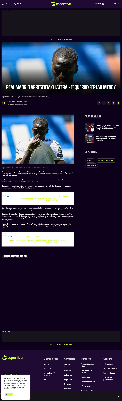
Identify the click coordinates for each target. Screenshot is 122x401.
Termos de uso (109, 373)
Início (51, 39)
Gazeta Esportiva (88, 382)
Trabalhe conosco (110, 368)
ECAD (46, 379)
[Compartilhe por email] (118, 103)
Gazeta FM (85, 377)
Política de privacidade (108, 378)
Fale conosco (108, 364)
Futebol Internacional (106, 160)
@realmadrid (63, 196)
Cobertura (68, 375)
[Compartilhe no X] (109, 103)
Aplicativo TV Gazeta (49, 374)
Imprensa (68, 379)
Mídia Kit (67, 371)
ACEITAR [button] (8, 394)
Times (18, 4)
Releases (67, 388)
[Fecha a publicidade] (118, 397)
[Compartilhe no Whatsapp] (104, 103)
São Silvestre (86, 386)
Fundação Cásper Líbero (88, 365)
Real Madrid (68, 39)
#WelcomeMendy (27, 198)
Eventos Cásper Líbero (87, 391)
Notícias (67, 384)
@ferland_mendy (32, 236)
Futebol (90, 160)
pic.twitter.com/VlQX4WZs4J (55, 240)
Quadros (47, 368)
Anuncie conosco (67, 365)
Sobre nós (48, 364)
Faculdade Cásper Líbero (88, 372)
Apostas (98, 4)
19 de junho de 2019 (51, 200)
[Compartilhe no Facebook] (114, 103)
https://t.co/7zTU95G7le (21, 240)
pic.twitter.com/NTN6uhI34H (44, 198)
